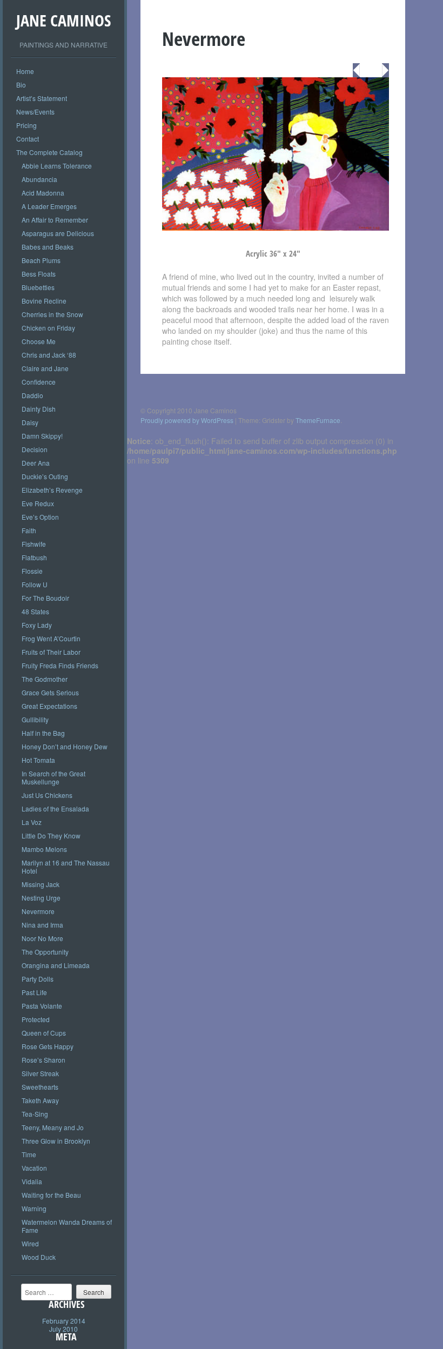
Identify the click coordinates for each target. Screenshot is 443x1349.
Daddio (32, 395)
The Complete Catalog (49, 152)
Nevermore (38, 911)
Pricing (26, 125)
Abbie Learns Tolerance (57, 165)
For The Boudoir (45, 597)
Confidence (39, 381)
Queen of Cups (44, 1032)
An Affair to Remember (55, 219)
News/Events (35, 111)
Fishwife (34, 543)
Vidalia (32, 1181)
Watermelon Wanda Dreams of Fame (67, 1225)
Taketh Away (40, 1100)
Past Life (34, 992)
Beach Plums (41, 260)
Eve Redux (38, 503)
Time (29, 1154)
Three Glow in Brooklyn (56, 1140)
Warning (34, 1208)
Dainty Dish (39, 408)
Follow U (35, 584)
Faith (29, 530)
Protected (36, 1019)
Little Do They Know (51, 835)
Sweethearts (40, 1086)
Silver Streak (40, 1073)
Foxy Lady (37, 624)
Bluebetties (38, 287)
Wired (30, 1243)
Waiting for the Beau (51, 1194)
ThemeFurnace (318, 420)
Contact (27, 138)
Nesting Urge (41, 897)
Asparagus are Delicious (58, 233)
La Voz (32, 822)
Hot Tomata (38, 759)
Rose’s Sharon (43, 1059)
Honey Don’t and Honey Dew (65, 746)
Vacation (34, 1167)
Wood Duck (39, 1256)
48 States (35, 611)
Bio (21, 84)
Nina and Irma (42, 924)
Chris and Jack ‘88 (49, 354)
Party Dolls (37, 978)
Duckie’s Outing (45, 476)
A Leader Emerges (49, 206)
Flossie (32, 570)
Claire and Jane (45, 368)
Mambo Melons (44, 849)
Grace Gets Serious (50, 692)
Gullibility (35, 719)
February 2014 (63, 1320)
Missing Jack (40, 884)
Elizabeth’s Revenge (52, 489)
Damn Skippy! (42, 435)
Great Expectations (49, 705)
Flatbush (34, 557)
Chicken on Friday (48, 327)
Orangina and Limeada (56, 965)
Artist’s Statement (41, 98)
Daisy (30, 422)
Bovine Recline (44, 300)
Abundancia (39, 179)
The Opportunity (45, 951)
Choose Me (39, 341)
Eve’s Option (40, 516)
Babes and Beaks (47, 246)
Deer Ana (36, 462)
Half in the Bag (43, 732)
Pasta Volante (42, 1005)
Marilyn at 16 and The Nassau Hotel (66, 866)
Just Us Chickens (47, 795)
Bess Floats (39, 273)
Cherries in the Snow (52, 314)
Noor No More (42, 938)
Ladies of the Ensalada (55, 808)
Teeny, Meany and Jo (53, 1127)
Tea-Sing (35, 1113)
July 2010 (63, 1328)
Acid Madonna (43, 192)
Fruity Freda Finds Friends (60, 665)
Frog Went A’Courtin (51, 638)
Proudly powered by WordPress (186, 420)
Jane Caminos (63, 20)
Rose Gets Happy (47, 1046)
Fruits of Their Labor (51, 651)
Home (25, 71)
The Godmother (45, 678)
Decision (35, 449)
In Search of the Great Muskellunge (53, 777)
